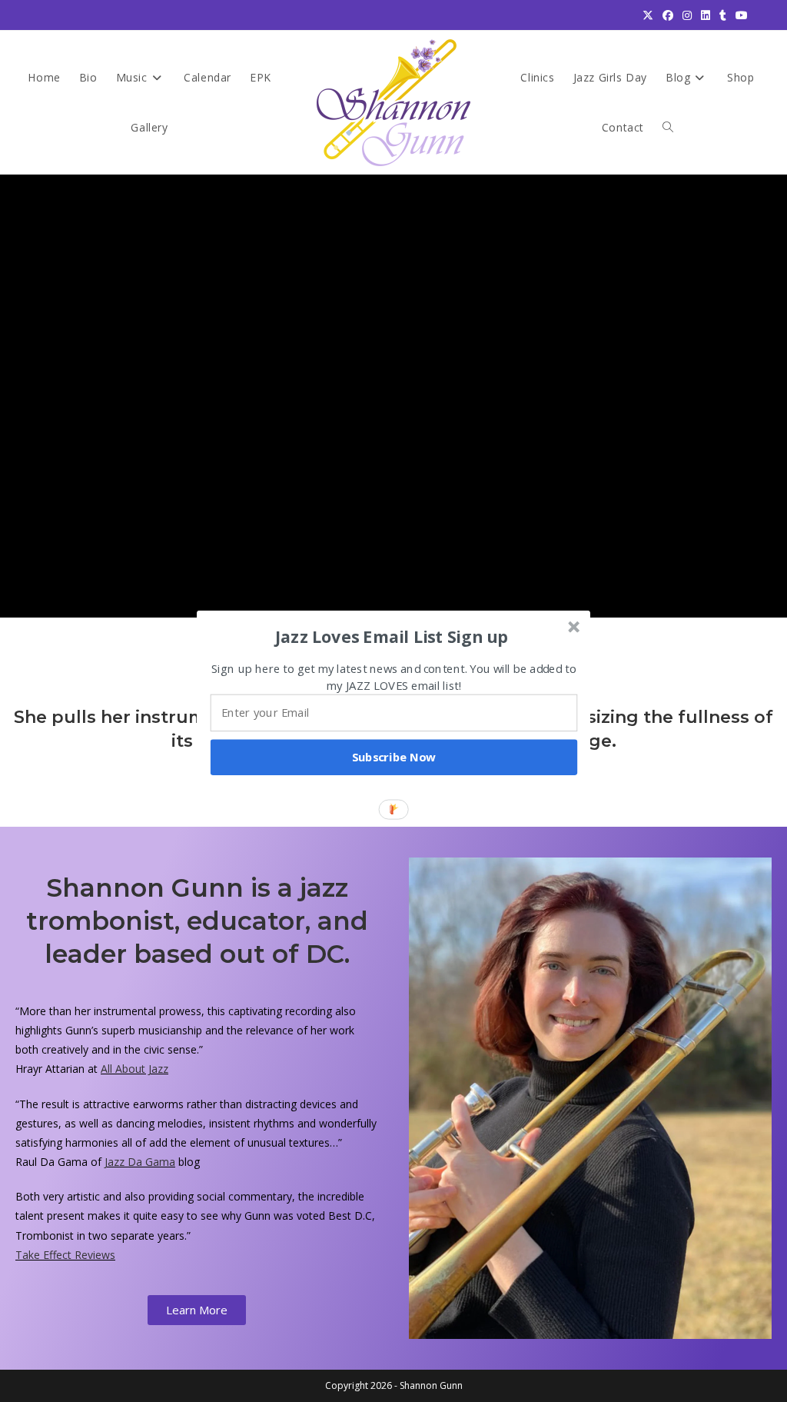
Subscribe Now (394, 756)
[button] (392, 636)
